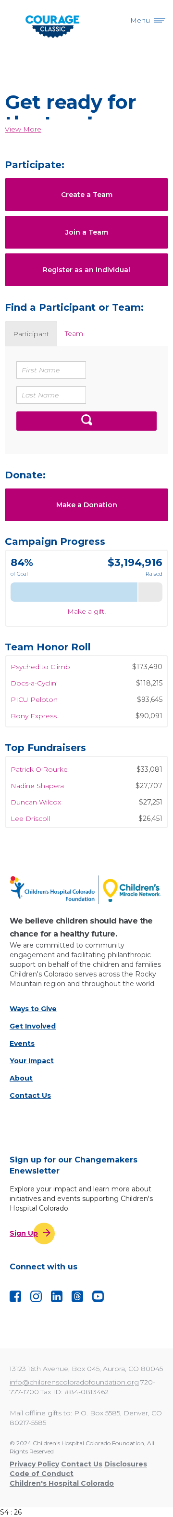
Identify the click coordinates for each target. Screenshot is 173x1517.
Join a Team (86, 232)
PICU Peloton (34, 694)
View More (23, 129)
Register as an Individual (86, 269)
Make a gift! (86, 611)
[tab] (31, 333)
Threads (77, 1296)
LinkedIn (56, 1296)
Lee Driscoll (30, 814)
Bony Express (34, 711)
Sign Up (24, 1233)
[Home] (86, 889)
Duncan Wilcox (36, 798)
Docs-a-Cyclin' (34, 678)
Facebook (15, 1296)
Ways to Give (33, 1008)
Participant (31, 334)
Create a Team (86, 194)
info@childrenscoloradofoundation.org (74, 1382)
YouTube (98, 1296)
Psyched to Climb (40, 662)
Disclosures (125, 1464)
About (21, 1078)
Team (74, 333)
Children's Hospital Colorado (62, 1483)
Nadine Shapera (37, 782)
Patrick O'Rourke (39, 765)
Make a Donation (86, 505)
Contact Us (30, 1095)
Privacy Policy (34, 1464)
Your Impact (32, 1060)
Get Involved (33, 1026)
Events (22, 1043)
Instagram (36, 1296)
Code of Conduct (42, 1473)
